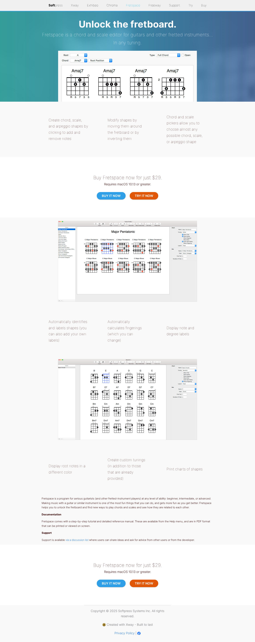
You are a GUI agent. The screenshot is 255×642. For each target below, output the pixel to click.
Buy (203, 5)
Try (190, 5)
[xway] (104, 624)
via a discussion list (77, 540)
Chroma (112, 5)
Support (174, 5)
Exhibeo (92, 5)
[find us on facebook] (139, 633)
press (56, 5)
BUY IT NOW (111, 196)
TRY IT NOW (144, 196)
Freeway (154, 5)
